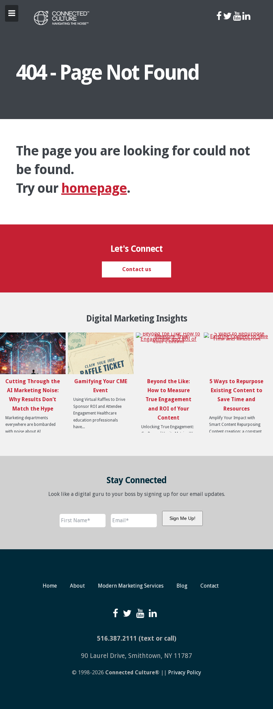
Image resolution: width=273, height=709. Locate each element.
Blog (181, 586)
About (77, 586)
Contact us (136, 269)
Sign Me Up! (182, 518)
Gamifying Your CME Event (100, 386)
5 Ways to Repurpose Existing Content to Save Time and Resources (236, 395)
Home (50, 586)
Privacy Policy (184, 672)
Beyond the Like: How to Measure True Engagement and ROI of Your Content (168, 399)
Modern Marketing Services (130, 586)
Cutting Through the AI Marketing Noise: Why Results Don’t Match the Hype (32, 395)
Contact (209, 586)
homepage (94, 188)
